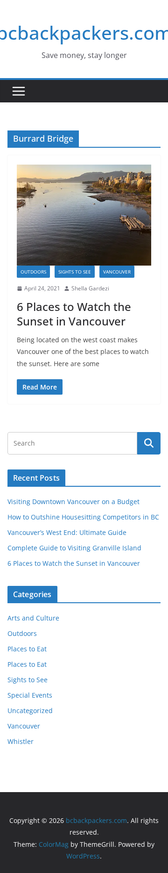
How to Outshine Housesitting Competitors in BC (83, 516)
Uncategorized (30, 710)
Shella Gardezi (90, 288)
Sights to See (74, 271)
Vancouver (117, 271)
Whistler (20, 741)
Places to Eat (27, 648)
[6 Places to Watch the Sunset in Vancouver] (84, 215)
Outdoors (33, 271)
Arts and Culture (33, 617)
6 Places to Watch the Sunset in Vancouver (74, 314)
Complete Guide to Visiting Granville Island (74, 547)
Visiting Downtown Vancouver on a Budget (73, 501)
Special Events (29, 695)
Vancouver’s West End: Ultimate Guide (66, 532)
